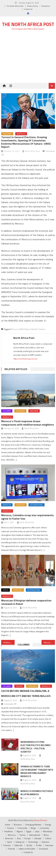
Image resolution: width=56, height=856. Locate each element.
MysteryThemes (40, 820)
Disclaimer (46, 6)
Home (7, 824)
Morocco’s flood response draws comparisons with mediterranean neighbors (27, 423)
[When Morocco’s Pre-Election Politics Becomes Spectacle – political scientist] (9, 745)
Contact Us (28, 9)
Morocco (21, 133)
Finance (10, 828)
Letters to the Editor (27, 848)
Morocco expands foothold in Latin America (36, 792)
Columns (7, 410)
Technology (33, 841)
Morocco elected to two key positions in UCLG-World (10, 642)
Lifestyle (37, 838)
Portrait (11, 848)
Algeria (20, 831)
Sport (9, 841)
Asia (19, 838)
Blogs (33, 828)
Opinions (45, 841)
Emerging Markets (33, 824)
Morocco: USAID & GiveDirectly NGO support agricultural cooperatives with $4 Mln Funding (49, 642)
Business (18, 824)
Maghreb (34, 410)
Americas (7, 504)
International (36, 504)
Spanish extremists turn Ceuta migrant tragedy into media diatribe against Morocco (36, 771)
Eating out (20, 841)
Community (22, 828)
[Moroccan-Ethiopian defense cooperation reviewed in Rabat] (28, 570)
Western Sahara (38, 329)
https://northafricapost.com (25, 358)
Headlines (7, 133)
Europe (19, 686)
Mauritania (47, 831)
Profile (39, 845)
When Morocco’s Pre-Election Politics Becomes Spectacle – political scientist (35, 746)
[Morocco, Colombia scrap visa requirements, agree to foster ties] (28, 482)
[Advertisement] (28, 58)
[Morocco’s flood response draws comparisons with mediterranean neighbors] (28, 390)
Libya (37, 831)
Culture (48, 838)
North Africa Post (32, 151)
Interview (49, 845)
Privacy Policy (32, 6)
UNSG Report (24, 329)
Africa (5, 590)
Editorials (18, 845)
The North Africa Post (14, 6)
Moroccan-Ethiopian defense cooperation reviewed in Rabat (26, 602)
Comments (44, 828)
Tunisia (22, 835)
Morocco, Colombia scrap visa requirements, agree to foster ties (27, 517)
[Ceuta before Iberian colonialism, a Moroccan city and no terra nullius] (28, 666)
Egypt (28, 831)
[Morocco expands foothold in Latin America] (9, 794)
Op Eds (29, 845)
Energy (48, 824)
